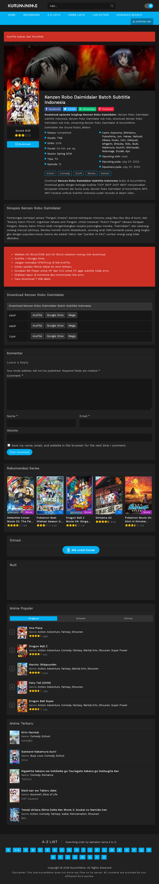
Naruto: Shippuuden (42, 664)
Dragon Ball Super (41, 701)
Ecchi (78, 173)
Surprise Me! (143, 21)
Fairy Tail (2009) (40, 682)
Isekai (64, 813)
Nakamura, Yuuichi (113, 147)
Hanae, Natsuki (132, 136)
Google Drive (55, 315)
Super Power (119, 650)
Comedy (65, 173)
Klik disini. (44, 278)
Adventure (53, 631)
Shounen (77, 631)
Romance (47, 775)
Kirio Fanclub (30, 732)
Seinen (105, 173)
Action (50, 173)
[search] (112, 6)
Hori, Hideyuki (129, 140)
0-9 (17, 850)
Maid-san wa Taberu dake (38, 790)
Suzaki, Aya (123, 151)
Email (85, 416)
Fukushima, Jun (112, 136)
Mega (71, 315)
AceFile (37, 315)
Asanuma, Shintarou (123, 132)
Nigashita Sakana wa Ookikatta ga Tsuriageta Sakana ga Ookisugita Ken (70, 771)
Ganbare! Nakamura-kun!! (38, 751)
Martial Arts (90, 650)
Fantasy (66, 631)
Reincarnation (78, 813)
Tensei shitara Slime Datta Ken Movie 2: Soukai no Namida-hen (64, 809)
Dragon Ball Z (38, 646)
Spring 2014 (64, 153)
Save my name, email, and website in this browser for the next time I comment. (69, 445)
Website (12, 430)
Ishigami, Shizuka (112, 143)
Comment (15, 375)
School (46, 736)
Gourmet (35, 794)
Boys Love (36, 755)
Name (12, 416)
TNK (59, 137)
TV (56, 158)
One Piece (35, 627)
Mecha (91, 173)
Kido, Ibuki (131, 143)
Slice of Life (50, 794)
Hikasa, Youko (110, 140)
